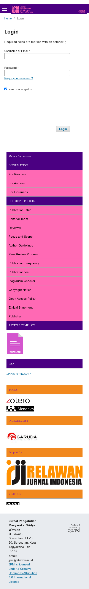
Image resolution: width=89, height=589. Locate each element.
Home (8, 18)
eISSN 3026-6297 (18, 374)
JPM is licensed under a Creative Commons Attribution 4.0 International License (23, 573)
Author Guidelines (21, 245)
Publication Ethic (20, 210)
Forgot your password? (18, 78)
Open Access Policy (22, 298)
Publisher (15, 316)
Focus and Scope (21, 236)
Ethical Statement (21, 307)
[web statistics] (12, 504)
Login (63, 129)
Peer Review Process (23, 254)
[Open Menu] (4, 8)
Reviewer (15, 227)
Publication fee (19, 272)
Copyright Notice (20, 289)
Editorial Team (18, 219)
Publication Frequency (24, 263)
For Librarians (18, 192)
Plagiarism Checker (22, 281)
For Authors (17, 183)
